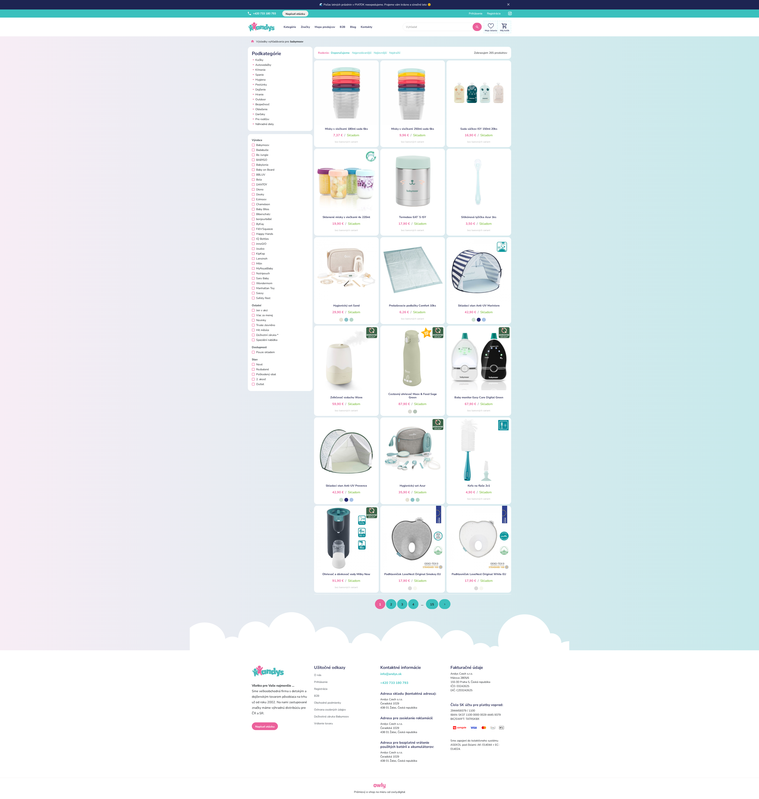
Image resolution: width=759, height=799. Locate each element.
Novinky (261, 320)
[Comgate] (478, 727)
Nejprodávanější (361, 53)
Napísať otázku (295, 14)
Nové (259, 364)
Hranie (259, 94)
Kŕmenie (260, 70)
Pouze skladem (265, 352)
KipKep (260, 254)
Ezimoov (261, 199)
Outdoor (260, 99)
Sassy (259, 293)
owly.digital (398, 792)
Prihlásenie (475, 13)
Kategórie (290, 27)
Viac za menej (264, 315)
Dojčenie (260, 89)
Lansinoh (261, 258)
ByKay (260, 224)
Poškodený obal (266, 374)
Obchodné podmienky (327, 703)
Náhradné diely (264, 124)
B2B (342, 27)
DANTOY (261, 184)
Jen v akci (262, 310)
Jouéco (260, 249)
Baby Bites (262, 209)
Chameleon (263, 204)
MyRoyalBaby (264, 268)
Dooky (260, 194)
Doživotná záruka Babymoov (331, 716)
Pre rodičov (262, 119)
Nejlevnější (380, 53)
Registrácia (493, 13)
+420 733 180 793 (264, 13)
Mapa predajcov (325, 27)
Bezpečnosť (262, 104)
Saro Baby (262, 278)
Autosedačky (263, 65)
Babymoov (262, 145)
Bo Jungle (262, 155)
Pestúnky (261, 84)
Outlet (260, 384)
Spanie (259, 75)
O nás (317, 675)
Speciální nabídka (266, 340)
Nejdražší (394, 53)
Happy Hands (264, 234)
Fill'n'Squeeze (264, 229)
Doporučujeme (340, 53)
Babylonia (262, 165)
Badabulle (262, 150)
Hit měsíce (262, 330)
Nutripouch (263, 273)
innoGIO (261, 244)
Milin (259, 263)
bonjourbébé (264, 219)
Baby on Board (265, 170)
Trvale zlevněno (265, 325)
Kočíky (259, 60)
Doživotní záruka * (267, 335)
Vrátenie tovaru (323, 723)
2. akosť (261, 379)
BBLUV (260, 175)
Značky (305, 27)
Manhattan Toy (265, 288)
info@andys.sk (391, 674)
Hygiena (260, 80)
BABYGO (261, 160)
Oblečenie (261, 109)
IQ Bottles (262, 239)
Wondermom (264, 283)
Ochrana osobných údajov (330, 710)
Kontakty (366, 27)
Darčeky (260, 114)
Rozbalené (262, 369)
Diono (259, 189)
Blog (353, 27)
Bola (259, 179)
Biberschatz (263, 214)
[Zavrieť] (508, 5)
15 (432, 604)
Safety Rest (263, 298)
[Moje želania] (490, 27)
